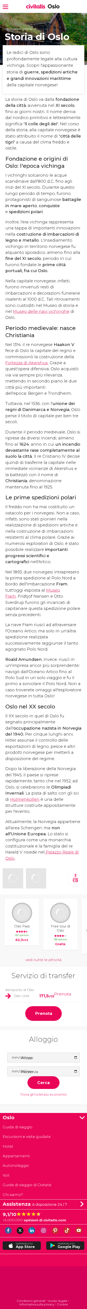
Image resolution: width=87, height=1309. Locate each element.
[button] (5, 6)
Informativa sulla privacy (36, 1304)
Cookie (62, 1304)
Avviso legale (57, 1301)
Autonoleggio (16, 1165)
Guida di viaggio (17, 1127)
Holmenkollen (24, 799)
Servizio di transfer (43, 975)
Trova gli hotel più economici (43, 1095)
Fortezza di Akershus (26, 362)
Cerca (43, 1082)
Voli (6, 1175)
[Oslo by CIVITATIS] (36, 7)
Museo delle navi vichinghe (41, 311)
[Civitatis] (44, 1283)
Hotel (8, 1146)
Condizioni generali (31, 1301)
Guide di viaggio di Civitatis (27, 1185)
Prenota (62, 994)
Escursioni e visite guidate (27, 1136)
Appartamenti (16, 1156)
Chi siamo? (13, 1194)
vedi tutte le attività (43, 960)
